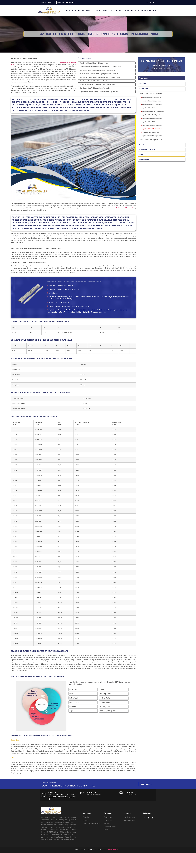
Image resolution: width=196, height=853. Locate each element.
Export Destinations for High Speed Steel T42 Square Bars (99, 91)
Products (96, 11)
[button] (146, 784)
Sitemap (119, 850)
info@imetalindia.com (164, 68)
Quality (105, 11)
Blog (155, 11)
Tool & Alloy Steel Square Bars (151, 140)
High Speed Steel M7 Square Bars (151, 122)
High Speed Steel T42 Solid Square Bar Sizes (95, 81)
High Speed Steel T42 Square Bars (152, 129)
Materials (86, 11)
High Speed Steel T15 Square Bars (152, 104)
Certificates (116, 11)
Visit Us (52, 792)
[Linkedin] (150, 2)
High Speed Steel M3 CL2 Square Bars (153, 111)
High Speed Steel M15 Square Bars (152, 136)
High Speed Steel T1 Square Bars (151, 97)
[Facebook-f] (147, 2)
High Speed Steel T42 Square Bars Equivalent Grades (97, 70)
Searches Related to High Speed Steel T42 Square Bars (98, 84)
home (68, 11)
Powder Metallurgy (147, 149)
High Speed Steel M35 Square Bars (152, 125)
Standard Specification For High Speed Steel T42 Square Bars (100, 66)
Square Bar (143, 89)
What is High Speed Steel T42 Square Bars (94, 63)
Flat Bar (142, 144)
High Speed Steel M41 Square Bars (152, 115)
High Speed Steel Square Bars (151, 94)
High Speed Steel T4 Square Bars (151, 101)
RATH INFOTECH (111, 850)
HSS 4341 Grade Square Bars (150, 132)
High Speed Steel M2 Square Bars (151, 108)
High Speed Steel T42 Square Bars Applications (95, 88)
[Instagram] (153, 2)
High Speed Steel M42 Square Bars (152, 118)
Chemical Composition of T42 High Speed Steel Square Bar (99, 74)
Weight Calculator (143, 11)
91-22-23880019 (164, 66)
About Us (76, 11)
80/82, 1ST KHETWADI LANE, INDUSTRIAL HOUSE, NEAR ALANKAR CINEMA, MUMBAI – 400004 (62, 797)
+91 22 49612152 (131, 795)
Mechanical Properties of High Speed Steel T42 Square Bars (100, 77)
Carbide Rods (144, 159)
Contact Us (128, 11)
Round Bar (143, 84)
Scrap (141, 154)
